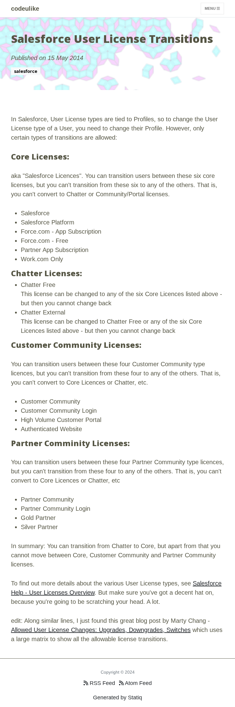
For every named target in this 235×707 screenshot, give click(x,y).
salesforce (25, 71)
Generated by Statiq (117, 697)
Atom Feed (138, 683)
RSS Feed (101, 683)
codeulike (25, 8)
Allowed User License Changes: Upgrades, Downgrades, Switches (101, 629)
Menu (211, 8)
